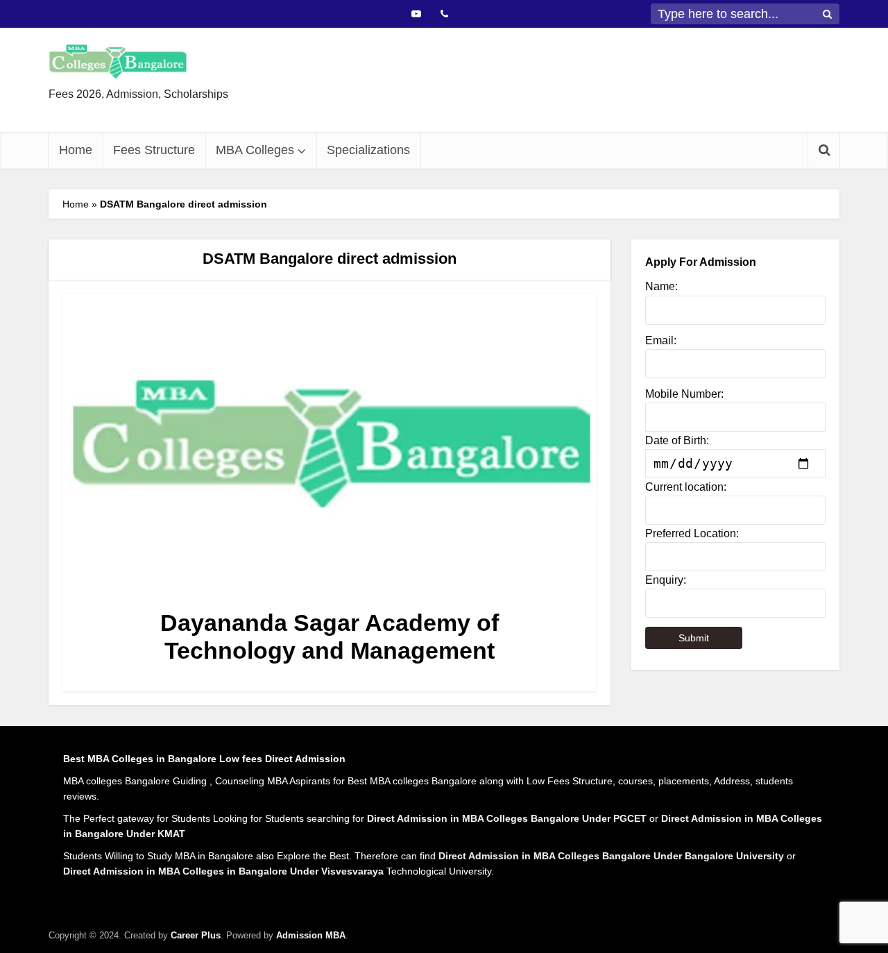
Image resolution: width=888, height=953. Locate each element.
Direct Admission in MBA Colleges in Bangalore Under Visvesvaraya (223, 871)
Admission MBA (310, 935)
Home (75, 150)
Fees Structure (154, 150)
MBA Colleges (255, 150)
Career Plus (196, 935)
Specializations (368, 150)
